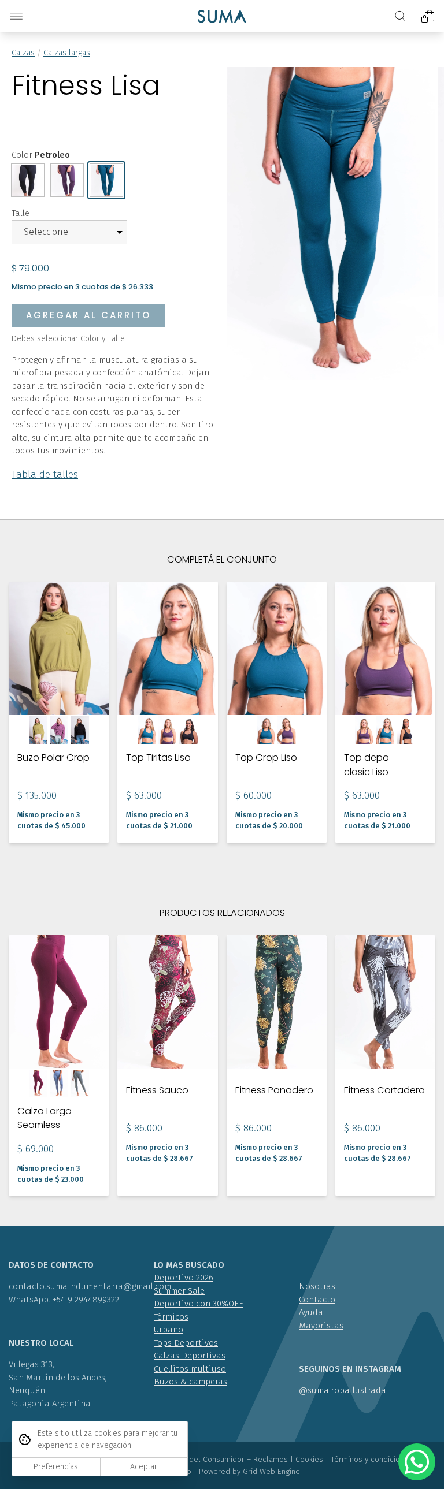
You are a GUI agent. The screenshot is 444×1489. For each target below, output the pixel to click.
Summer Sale (179, 1291)
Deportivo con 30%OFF (198, 1303)
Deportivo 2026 (183, 1277)
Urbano (168, 1329)
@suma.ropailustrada (342, 1390)
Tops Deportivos (186, 1343)
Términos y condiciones (372, 1459)
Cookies (309, 1459)
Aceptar (143, 1467)
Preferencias (56, 1467)
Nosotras (317, 1286)
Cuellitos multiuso (190, 1369)
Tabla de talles (45, 474)
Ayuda (311, 1312)
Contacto (317, 1299)
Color (41, 155)
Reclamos (270, 1459)
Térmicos (171, 1317)
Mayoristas (321, 1325)
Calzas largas (66, 53)
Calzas (23, 53)
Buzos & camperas (190, 1381)
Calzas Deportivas (189, 1355)
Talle (20, 213)
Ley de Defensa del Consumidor (189, 1459)
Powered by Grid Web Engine (249, 1471)
